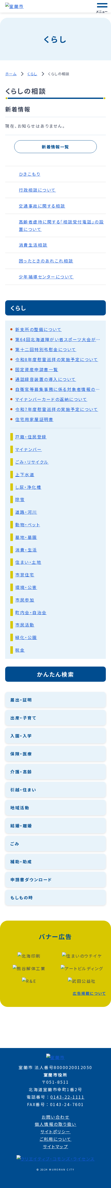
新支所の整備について (38, 329)
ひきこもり (30, 174)
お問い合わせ (55, 1117)
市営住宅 (24, 575)
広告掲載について (89, 993)
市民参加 (24, 600)
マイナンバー (28, 449)
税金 (20, 650)
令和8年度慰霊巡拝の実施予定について (56, 359)
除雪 (20, 499)
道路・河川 (26, 512)
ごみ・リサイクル (32, 462)
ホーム (11, 73)
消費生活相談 (33, 245)
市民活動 (24, 625)
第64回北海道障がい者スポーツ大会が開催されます (58, 339)
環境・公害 (26, 587)
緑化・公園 (26, 637)
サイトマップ (55, 1146)
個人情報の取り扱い (55, 1124)
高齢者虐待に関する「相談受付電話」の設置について (61, 225)
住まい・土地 (28, 562)
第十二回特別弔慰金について (45, 349)
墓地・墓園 (26, 537)
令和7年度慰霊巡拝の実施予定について (56, 409)
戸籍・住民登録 (31, 437)
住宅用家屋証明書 (34, 419)
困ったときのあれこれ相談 (46, 261)
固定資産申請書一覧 (36, 369)
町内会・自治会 (31, 612)
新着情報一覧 (55, 147)
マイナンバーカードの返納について (51, 399)
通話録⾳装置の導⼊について (45, 379)
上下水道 (24, 474)
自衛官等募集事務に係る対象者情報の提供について (58, 389)
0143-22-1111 (67, 1097)
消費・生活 (26, 550)
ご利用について (55, 1139)
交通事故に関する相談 (42, 206)
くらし (32, 73)
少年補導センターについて (46, 277)
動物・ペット (27, 524)
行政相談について (37, 190)
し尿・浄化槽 (28, 487)
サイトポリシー (55, 1131)
